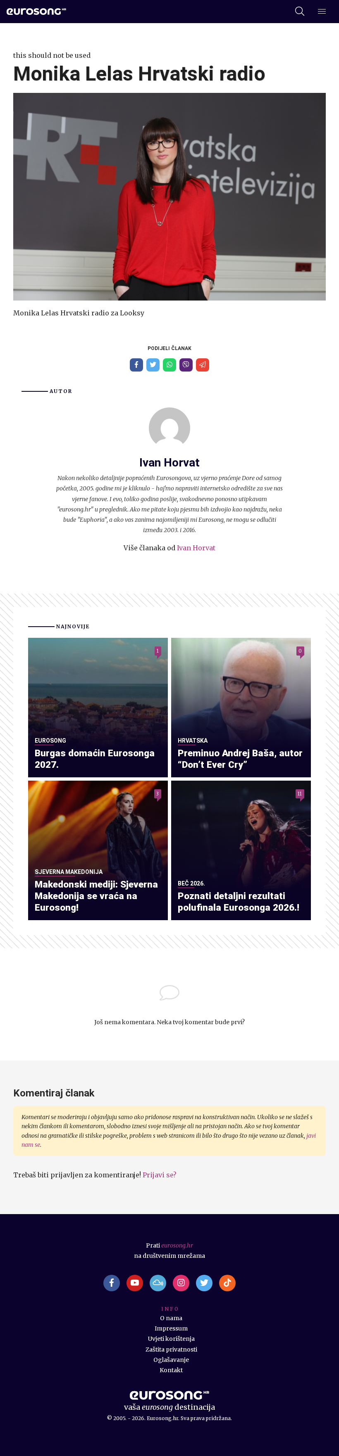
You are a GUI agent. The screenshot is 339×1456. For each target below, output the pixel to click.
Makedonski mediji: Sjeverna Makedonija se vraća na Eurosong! (96, 896)
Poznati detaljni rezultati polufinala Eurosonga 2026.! (238, 901)
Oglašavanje (171, 1360)
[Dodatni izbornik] (322, 12)
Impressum (171, 1328)
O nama (171, 1318)
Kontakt (171, 1370)
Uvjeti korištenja (171, 1338)
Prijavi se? (160, 1175)
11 (300, 794)
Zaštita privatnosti (171, 1349)
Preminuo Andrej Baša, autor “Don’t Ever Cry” (240, 759)
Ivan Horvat (196, 548)
